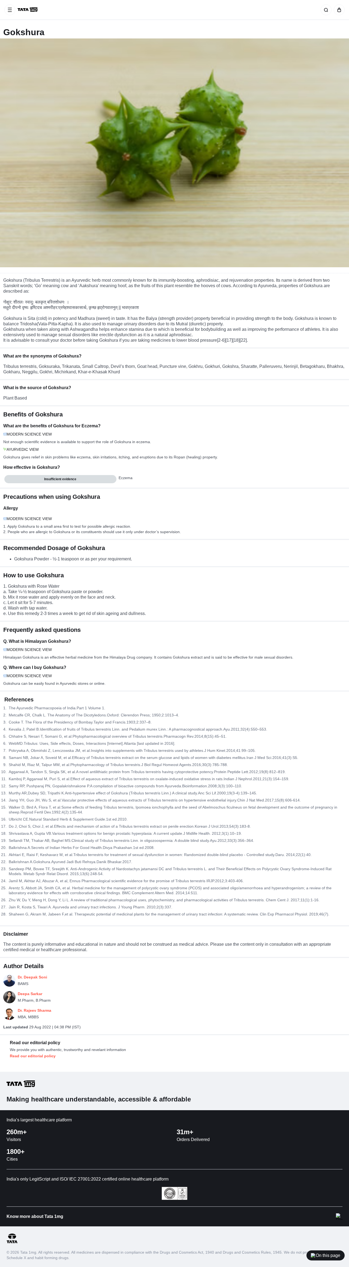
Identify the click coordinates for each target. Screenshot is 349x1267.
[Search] (325, 9)
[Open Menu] (9, 9)
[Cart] (338, 9)
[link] (28, 10)
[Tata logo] (12, 1242)
